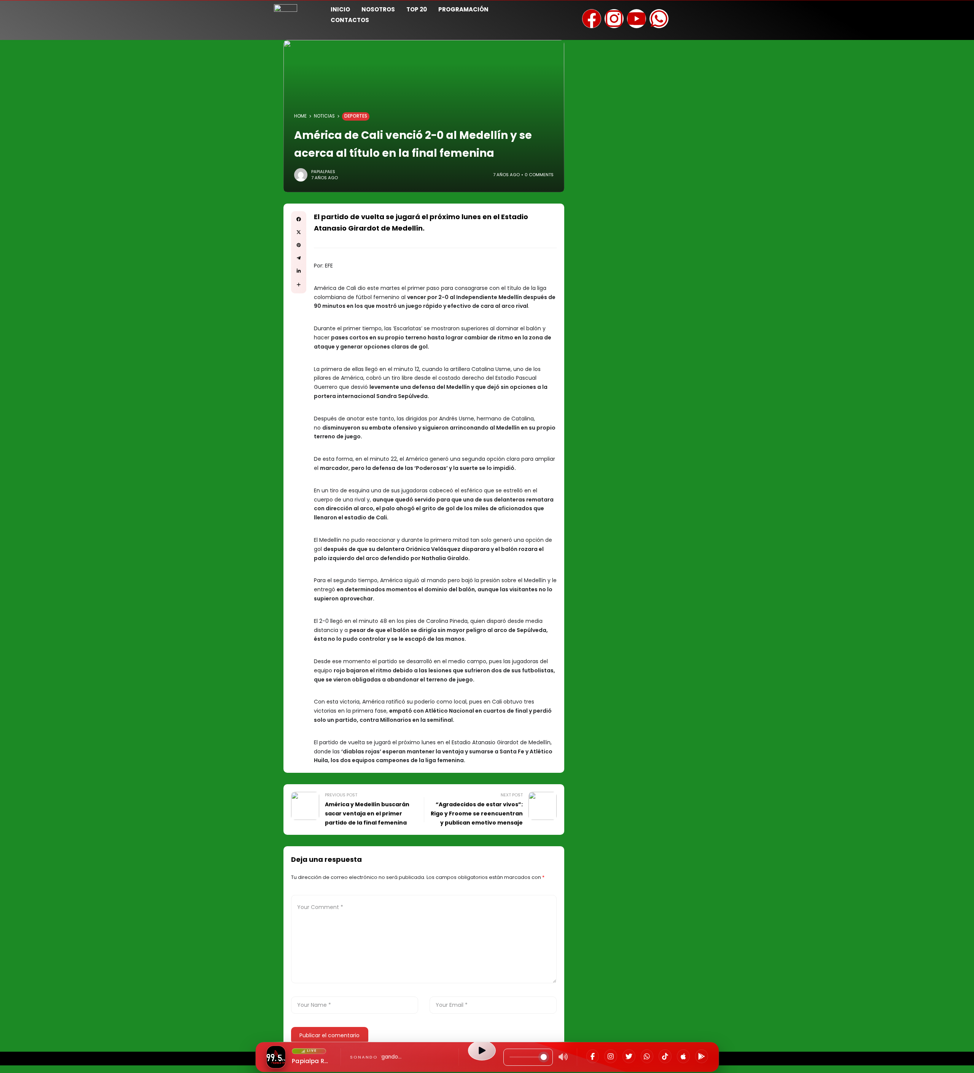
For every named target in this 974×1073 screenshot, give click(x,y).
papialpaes (323, 172)
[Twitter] (628, 1056)
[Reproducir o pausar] (481, 1050)
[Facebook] (592, 1056)
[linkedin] (298, 271)
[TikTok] (665, 1056)
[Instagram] (610, 1056)
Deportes (355, 116)
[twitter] (298, 232)
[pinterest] (298, 245)
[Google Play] (701, 1056)
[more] (299, 285)
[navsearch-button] (690, 13)
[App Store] (683, 1056)
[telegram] (298, 258)
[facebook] (298, 219)
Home (300, 116)
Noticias (324, 116)
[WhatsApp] (647, 1056)
